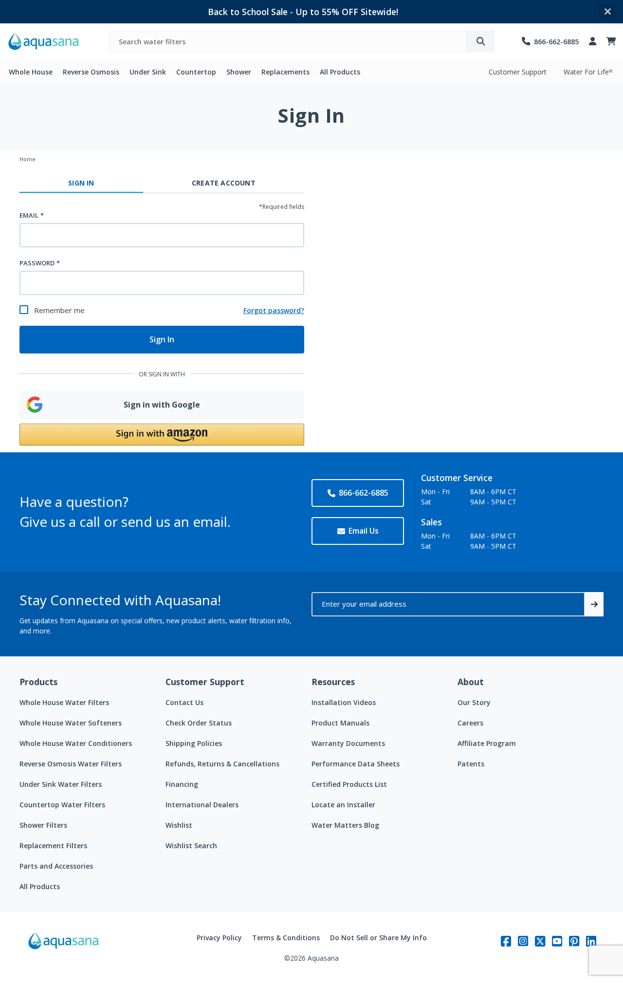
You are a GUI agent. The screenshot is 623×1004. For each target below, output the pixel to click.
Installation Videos (344, 702)
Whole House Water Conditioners (75, 743)
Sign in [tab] (81, 182)
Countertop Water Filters (62, 804)
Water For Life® (588, 71)
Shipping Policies (193, 743)
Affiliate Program (487, 743)
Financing (181, 784)
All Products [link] (340, 71)
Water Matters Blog (345, 825)
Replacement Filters (53, 845)
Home (27, 159)
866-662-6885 (363, 492)
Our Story (474, 702)
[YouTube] (557, 941)
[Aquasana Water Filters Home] (44, 41)
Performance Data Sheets (356, 763)
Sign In (161, 339)
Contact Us (184, 702)
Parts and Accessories (56, 866)
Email (28, 215)
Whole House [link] (31, 71)
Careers (470, 722)
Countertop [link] (196, 71)
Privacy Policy (219, 937)
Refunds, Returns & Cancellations (222, 763)
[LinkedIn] (591, 941)
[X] (540, 941)
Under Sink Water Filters (60, 784)
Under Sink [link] (147, 71)
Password (37, 263)
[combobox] (288, 41)
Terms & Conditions (286, 937)
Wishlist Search (191, 845)
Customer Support (518, 71)
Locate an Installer (343, 804)
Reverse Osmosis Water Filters (70, 763)
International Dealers (201, 804)
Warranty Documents (348, 743)
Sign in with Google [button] (162, 404)
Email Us (363, 530)
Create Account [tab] (224, 182)
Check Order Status (198, 722)
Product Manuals (340, 722)
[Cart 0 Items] (611, 41)
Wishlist (178, 825)
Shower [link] (238, 71)
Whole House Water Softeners (70, 722)
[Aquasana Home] (64, 947)
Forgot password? (273, 310)
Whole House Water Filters (64, 702)
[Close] (607, 11)
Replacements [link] (285, 71)
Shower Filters (43, 825)
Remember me (59, 310)
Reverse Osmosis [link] (91, 71)
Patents (471, 763)
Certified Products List (349, 784)
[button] (161, 435)
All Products (39, 886)
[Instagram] (523, 941)
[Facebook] (506, 941)
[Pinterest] (574, 941)
